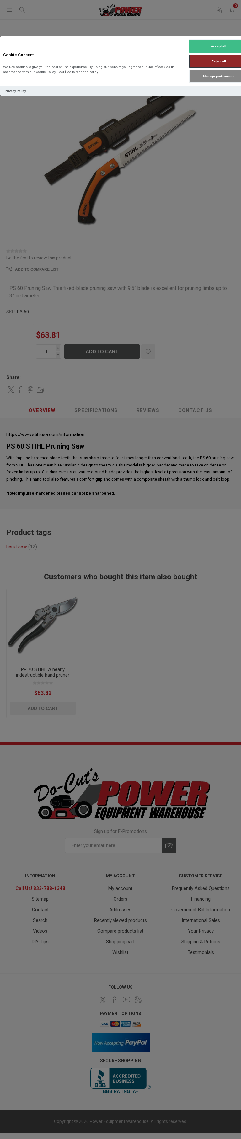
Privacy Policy (15, 91)
